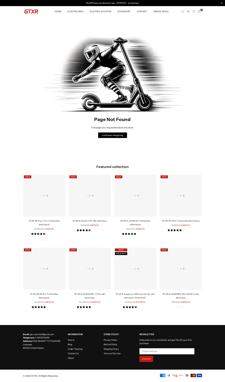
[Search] (183, 11)
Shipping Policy (111, 349)
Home (58, 11)
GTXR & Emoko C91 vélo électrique (90, 221)
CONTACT (142, 11)
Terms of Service (112, 353)
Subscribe (146, 359)
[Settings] (188, 11)
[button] (38, 233)
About (71, 358)
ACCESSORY (124, 11)
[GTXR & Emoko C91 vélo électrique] (90, 196)
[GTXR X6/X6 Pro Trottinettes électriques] (44, 269)
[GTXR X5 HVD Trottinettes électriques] (181, 196)
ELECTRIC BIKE (76, 11)
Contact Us (73, 353)
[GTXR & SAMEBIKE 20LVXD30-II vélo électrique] (181, 269)
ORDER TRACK (161, 11)
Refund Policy (110, 344)
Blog (70, 344)
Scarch (71, 340)
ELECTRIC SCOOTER (100, 11)
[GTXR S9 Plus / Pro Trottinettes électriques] (44, 196)
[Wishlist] (194, 11)
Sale (27, 177)
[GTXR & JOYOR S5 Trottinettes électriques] (135, 196)
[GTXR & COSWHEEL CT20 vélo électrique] (90, 269)
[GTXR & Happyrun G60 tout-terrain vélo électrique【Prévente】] (135, 269)
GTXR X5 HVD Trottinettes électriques (180, 221)
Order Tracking (75, 349)
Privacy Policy (110, 340)
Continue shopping (112, 135)
